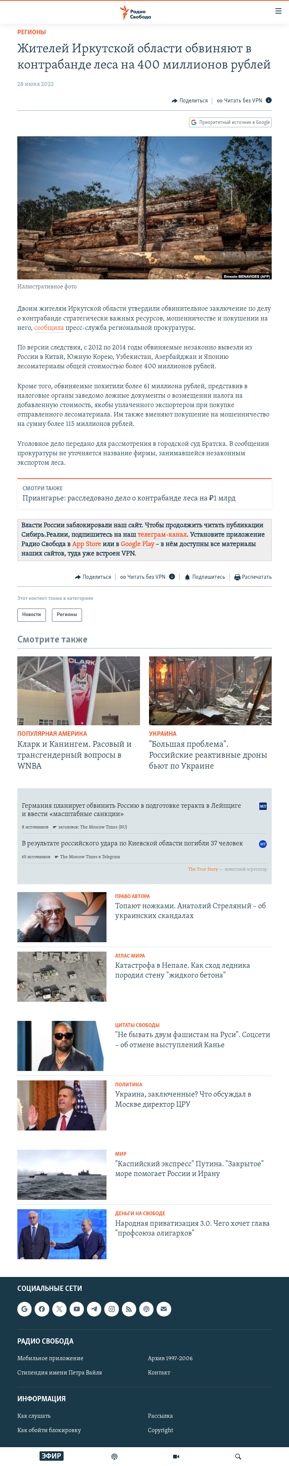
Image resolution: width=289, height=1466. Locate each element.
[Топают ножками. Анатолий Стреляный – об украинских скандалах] (61, 917)
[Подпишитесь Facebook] (42, 1309)
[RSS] (129, 1309)
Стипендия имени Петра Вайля (59, 1373)
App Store (86, 544)
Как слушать (33, 1417)
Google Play (137, 544)
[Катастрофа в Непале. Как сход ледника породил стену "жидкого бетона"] (61, 977)
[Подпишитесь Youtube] (77, 1309)
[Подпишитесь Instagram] (111, 1309)
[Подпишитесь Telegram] (94, 1309)
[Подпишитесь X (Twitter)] (59, 1309)
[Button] (190, 101)
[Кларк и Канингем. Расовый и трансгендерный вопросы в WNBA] (78, 690)
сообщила (49, 328)
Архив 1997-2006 (170, 1359)
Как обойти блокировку (49, 1431)
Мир (120, 1154)
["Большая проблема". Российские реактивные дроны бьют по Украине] (210, 690)
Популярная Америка (52, 734)
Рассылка (160, 1417)
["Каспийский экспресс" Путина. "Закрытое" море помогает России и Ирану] (61, 1175)
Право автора (132, 897)
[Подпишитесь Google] (24, 1309)
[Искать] (238, 1456)
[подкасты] (114, 1456)
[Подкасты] (146, 1309)
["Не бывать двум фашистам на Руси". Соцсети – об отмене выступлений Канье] (61, 1046)
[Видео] (176, 1456)
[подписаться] (164, 1309)
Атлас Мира (130, 956)
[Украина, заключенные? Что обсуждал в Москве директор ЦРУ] (61, 1105)
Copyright (160, 1431)
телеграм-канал (162, 535)
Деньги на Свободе (140, 1214)
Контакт (159, 1373)
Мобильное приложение (50, 1359)
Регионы (31, 32)
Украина (162, 734)
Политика (128, 1085)
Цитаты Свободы (137, 1025)
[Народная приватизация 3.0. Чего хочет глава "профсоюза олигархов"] (61, 1234)
